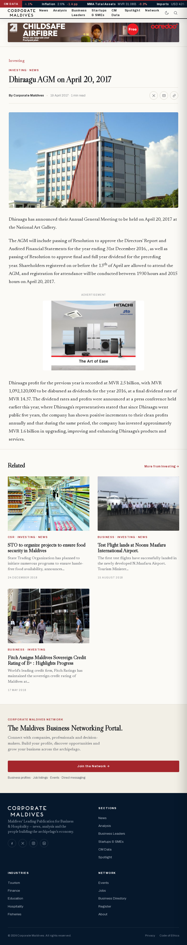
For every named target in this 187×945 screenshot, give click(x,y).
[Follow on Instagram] (33, 843)
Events (103, 883)
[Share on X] (154, 95)
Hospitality (15, 906)
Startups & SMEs (99, 13)
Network (152, 10)
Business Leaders (79, 13)
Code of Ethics (169, 935)
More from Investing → (161, 466)
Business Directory (112, 898)
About (102, 914)
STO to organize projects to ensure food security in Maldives (46, 548)
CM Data (116, 13)
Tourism (14, 883)
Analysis (60, 10)
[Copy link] (174, 95)
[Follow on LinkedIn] (44, 843)
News (43, 10)
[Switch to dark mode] (166, 13)
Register (104, 906)
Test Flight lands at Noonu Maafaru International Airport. (132, 548)
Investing (17, 61)
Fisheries (14, 914)
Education (15, 898)
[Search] (175, 13)
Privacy (150, 935)
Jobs (102, 890)
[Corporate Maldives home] (21, 13)
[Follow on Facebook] (12, 843)
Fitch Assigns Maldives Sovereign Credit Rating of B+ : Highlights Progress (47, 660)
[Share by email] (164, 95)
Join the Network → (93, 766)
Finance (14, 890)
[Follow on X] (23, 843)
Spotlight (132, 10)
